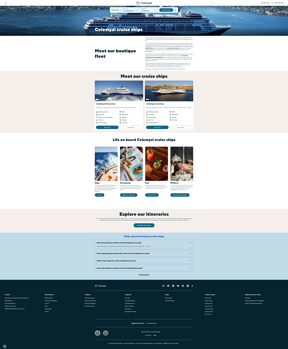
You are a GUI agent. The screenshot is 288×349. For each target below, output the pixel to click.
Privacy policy (174, 343)
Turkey (47, 311)
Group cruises (208, 306)
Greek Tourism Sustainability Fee (253, 303)
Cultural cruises (209, 308)
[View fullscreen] (140, 98)
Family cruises (208, 303)
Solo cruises (208, 298)
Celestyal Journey (129, 303)
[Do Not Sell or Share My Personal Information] (5, 346)
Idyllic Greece (8, 300)
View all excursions (90, 298)
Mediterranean (49, 298)
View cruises (181, 127)
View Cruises (130, 127)
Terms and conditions (128, 343)
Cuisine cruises (209, 311)
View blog (247, 298)
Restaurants (128, 308)
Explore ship (107, 127)
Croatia (47, 303)
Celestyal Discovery (130, 300)
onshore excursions (173, 48)
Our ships (127, 298)
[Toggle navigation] (6, 3)
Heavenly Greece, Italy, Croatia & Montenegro (17, 298)
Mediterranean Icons (10, 306)
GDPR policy (167, 343)
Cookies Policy (158, 343)
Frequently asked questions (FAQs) (254, 300)
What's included (129, 306)
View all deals (168, 298)
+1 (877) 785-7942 (278, 2)
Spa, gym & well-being (130, 311)
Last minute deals (169, 300)
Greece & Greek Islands (51, 300)
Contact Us (148, 335)
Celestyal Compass (152, 323)
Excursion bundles (89, 306)
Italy (46, 306)
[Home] (144, 3)
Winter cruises (209, 300)
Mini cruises (208, 314)
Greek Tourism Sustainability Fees (144, 343)
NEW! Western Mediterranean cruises (15, 308)
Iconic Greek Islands (10, 303)
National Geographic (90, 303)
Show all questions (144, 274)
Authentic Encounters (91, 300)
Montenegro (48, 308)
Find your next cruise (144, 225)
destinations (149, 48)
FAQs (155, 335)
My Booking (267, 2)
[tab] (97, 99)
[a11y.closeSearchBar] (175, 10)
